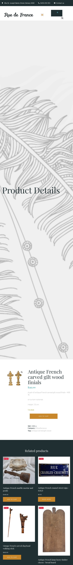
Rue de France (19, 14)
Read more (46, 499)
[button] (42, 14)
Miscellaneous (41, 428)
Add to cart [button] (12, 499)
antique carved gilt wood (41, 431)
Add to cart (43, 416)
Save (7, 458)
